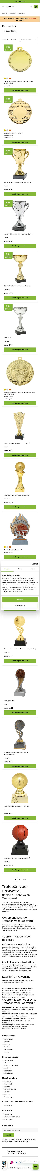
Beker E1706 (7, 338)
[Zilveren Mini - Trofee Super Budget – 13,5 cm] (20, 216)
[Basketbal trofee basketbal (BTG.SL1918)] (20, 477)
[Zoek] (31, 7)
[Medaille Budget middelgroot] (20, 112)
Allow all (20, 599)
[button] (9, 31)
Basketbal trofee (9, 701)
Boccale (4, 13)
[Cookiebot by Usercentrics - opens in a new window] (30, 564)
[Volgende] (28, 879)
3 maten (6, 499)
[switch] (4, 1168)
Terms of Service (19, 1141)
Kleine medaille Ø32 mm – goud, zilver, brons (18, 82)
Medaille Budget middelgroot (13, 134)
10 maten (7, 289)
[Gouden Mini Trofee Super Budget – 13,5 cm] (20, 164)
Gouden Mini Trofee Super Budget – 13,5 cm (18, 182)
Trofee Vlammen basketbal (13, 550)
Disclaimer (31, 1168)
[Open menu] (3, 7)
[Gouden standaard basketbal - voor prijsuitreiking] (20, 631)
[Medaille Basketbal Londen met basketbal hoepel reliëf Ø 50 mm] (20, 372)
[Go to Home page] (11, 7)
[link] (11, 879)
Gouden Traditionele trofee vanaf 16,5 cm (17, 286)
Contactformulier (15, 1151)
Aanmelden (8, 1135)
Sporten (13, 13)
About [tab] (33, 569)
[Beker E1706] (20, 320)
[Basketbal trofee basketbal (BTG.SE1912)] (20, 788)
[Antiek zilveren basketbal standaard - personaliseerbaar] (20, 735)
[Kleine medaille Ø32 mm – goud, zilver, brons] (20, 60)
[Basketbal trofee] (20, 683)
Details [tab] (20, 569)
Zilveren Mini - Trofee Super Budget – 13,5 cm (18, 234)
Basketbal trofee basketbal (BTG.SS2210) (17, 443)
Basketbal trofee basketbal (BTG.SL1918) (16, 495)
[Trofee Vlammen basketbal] (20, 529)
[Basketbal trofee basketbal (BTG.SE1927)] (20, 840)
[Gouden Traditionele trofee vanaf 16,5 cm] (20, 268)
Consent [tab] (7, 569)
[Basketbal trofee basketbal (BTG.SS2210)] (20, 425)
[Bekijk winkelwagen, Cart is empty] (36, 6)
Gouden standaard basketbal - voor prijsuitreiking (20, 649)
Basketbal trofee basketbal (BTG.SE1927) (17, 858)
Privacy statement (20, 1168)
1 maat (6, 186)
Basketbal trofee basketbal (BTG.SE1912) (16, 806)
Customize (19, 605)
